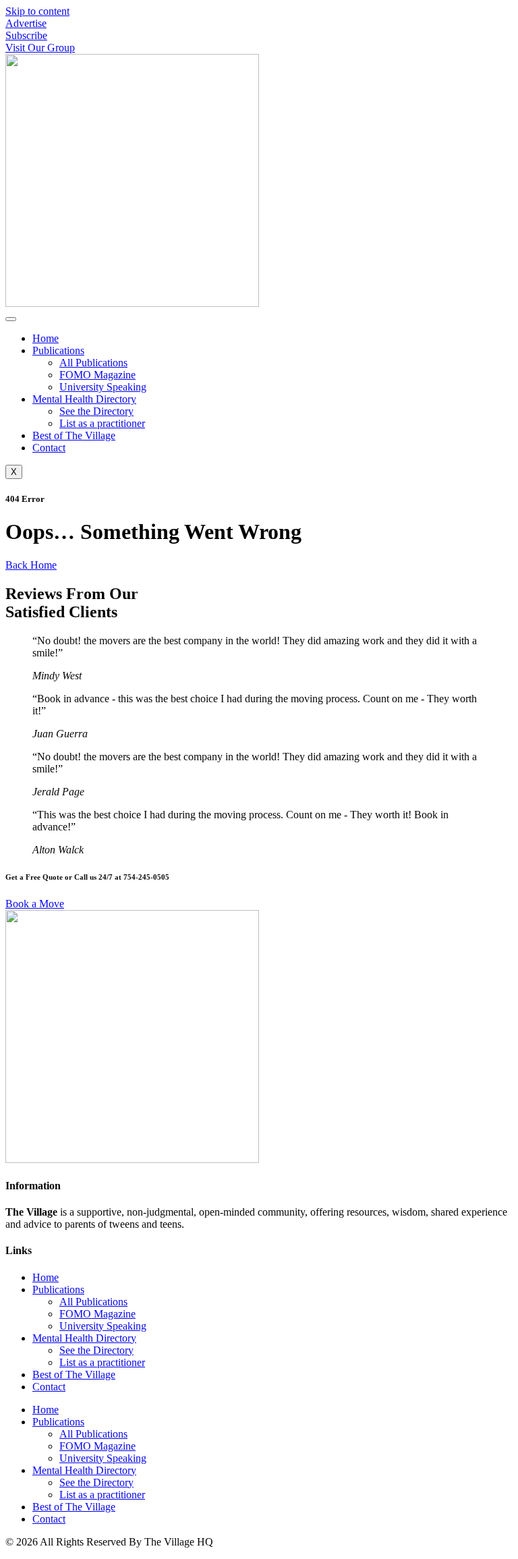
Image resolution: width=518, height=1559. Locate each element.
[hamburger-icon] (10, 319)
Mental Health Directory (84, 399)
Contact (48, 447)
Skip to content (37, 11)
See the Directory (96, 411)
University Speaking (102, 387)
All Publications (93, 362)
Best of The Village (73, 435)
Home (45, 338)
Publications (58, 350)
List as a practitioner (102, 423)
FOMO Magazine (97, 374)
